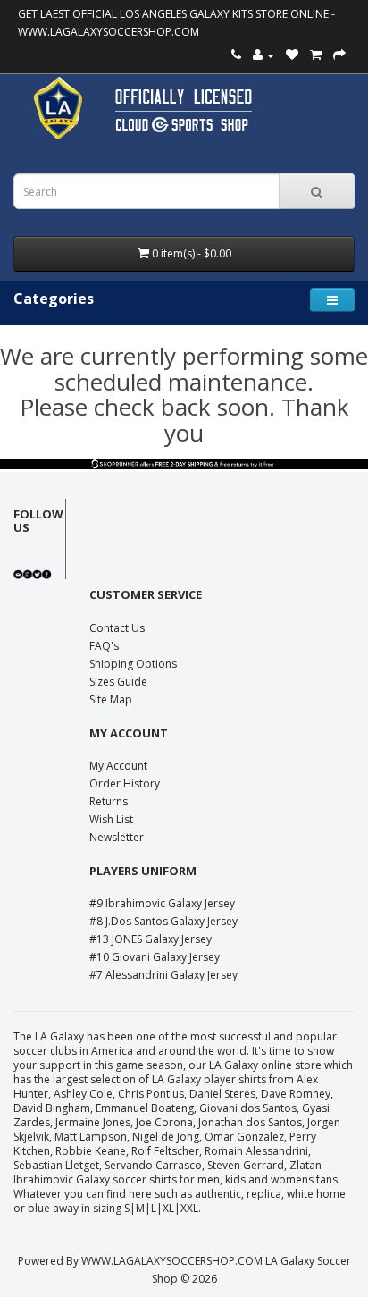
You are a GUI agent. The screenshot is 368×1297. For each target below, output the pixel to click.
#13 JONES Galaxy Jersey (150, 939)
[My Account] (263, 55)
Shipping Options (133, 663)
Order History (124, 783)
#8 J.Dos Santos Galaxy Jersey (163, 921)
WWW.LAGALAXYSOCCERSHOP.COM (108, 31)
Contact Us (117, 628)
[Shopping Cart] (316, 55)
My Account (118, 765)
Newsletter (116, 837)
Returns (108, 801)
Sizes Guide (118, 681)
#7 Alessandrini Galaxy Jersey (163, 974)
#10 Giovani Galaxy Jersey (154, 956)
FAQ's (104, 645)
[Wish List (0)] (292, 55)
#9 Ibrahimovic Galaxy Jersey (162, 903)
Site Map (110, 699)
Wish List (111, 819)
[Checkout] (339, 55)
